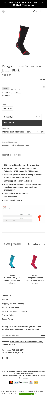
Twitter (13, 145)
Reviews (17, 155)
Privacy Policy (8, 315)
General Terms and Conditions (14, 311)
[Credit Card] (31, 383)
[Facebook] (3, 358)
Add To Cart (9, 123)
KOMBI (42, 80)
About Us (5, 300)
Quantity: (8, 117)
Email (27, 145)
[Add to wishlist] (44, 87)
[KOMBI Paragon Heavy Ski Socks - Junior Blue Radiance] (12, 261)
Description (6, 155)
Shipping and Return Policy (13, 304)
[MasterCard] (11, 383)
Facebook (5, 145)
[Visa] (16, 383)
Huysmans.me (28, 374)
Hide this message (26, 394)
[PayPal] (36, 383)
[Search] (40, 12)
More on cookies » (41, 394)
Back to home (34, 244)
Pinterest (20, 145)
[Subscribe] (42, 335)
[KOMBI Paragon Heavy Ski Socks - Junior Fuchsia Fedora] (34, 261)
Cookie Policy (7, 319)
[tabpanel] (23, 39)
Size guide (5, 129)
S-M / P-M (7, 108)
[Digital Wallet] (24, 383)
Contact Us (6, 296)
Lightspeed (41, 371)
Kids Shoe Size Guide (10, 307)
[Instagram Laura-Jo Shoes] (7, 358)
